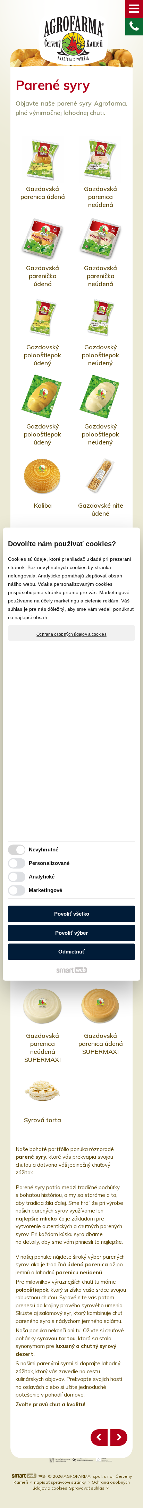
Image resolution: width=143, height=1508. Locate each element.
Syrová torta (42, 1120)
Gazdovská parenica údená (42, 193)
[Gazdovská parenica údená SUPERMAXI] (100, 1006)
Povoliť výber (71, 933)
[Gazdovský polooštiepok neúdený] (100, 317)
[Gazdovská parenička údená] (42, 238)
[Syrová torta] (42, 1090)
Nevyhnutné (43, 849)
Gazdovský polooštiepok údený (43, 355)
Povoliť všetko (71, 914)
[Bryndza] (118, 1437)
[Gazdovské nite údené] (100, 475)
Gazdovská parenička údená (43, 276)
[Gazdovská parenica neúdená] (100, 159)
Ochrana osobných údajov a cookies (71, 634)
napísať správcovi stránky (60, 1482)
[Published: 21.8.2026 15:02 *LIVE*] (41, 1476)
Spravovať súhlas (86, 1488)
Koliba (43, 505)
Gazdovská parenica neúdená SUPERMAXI (42, 1048)
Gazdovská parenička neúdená (101, 276)
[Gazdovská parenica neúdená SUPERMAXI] (42, 1006)
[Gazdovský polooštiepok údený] (42, 317)
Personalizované (49, 863)
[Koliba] (42, 475)
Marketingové (45, 890)
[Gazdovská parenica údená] (42, 159)
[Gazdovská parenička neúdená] (100, 238)
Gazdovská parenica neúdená (101, 197)
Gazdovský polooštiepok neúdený (101, 355)
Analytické (41, 877)
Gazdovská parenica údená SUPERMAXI (101, 1044)
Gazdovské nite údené (101, 509)
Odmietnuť (71, 952)
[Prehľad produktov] (99, 1437)
